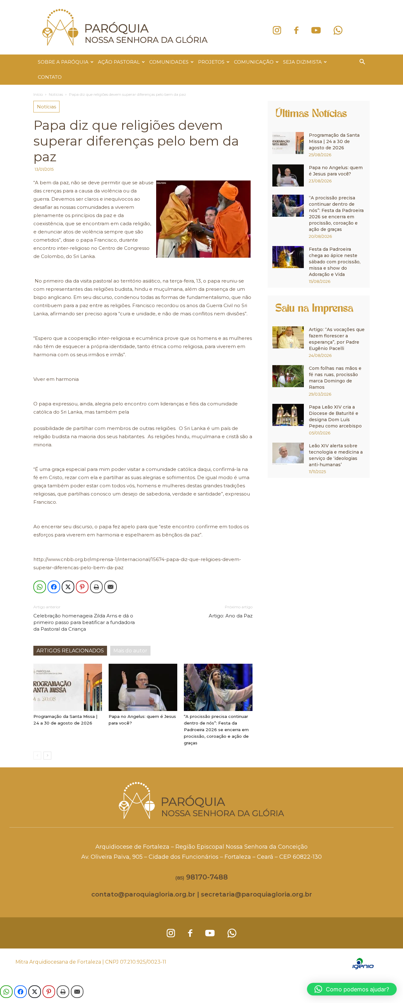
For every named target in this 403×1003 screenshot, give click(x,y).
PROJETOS (211, 62)
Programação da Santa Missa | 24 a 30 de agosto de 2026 (334, 141)
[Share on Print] (96, 587)
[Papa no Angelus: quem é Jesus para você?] (143, 687)
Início (38, 94)
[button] (362, 63)
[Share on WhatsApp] (39, 587)
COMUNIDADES (169, 62)
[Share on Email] (110, 587)
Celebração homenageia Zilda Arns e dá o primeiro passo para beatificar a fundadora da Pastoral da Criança (84, 622)
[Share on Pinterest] (82, 587)
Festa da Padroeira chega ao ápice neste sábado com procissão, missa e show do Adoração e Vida (334, 261)
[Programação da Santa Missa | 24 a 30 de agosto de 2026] (67, 687)
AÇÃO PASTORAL (119, 62)
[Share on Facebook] (54, 587)
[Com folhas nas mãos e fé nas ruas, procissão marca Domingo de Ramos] (288, 376)
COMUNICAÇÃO (254, 62)
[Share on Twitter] (68, 587)
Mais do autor (130, 651)
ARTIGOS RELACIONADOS (70, 651)
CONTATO (50, 77)
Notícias (56, 94)
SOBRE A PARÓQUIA (63, 62)
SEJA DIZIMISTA (302, 62)
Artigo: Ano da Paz (231, 616)
